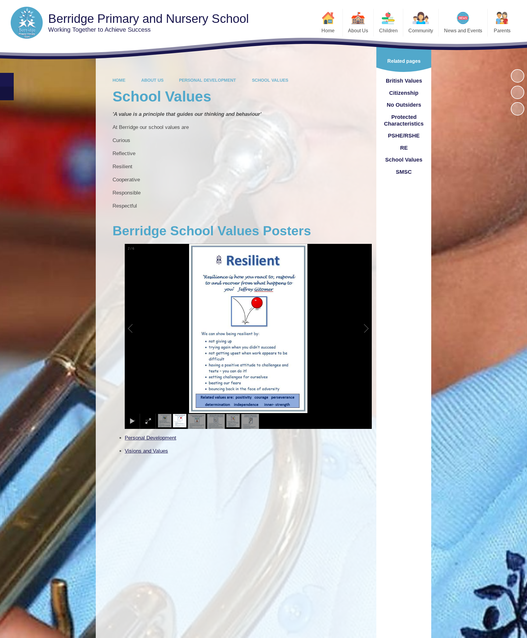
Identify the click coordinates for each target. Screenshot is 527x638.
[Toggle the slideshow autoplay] (517, 76)
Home (119, 80)
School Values (270, 80)
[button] (137, 329)
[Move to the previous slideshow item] (517, 92)
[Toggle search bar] (7, 80)
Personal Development (207, 80)
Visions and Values (146, 451)
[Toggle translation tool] (7, 93)
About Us (152, 80)
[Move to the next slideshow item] (517, 109)
